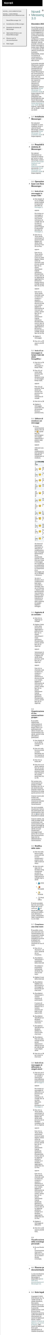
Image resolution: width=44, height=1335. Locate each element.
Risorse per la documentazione (11, 39)
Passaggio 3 (39, 207)
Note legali (9, 44)
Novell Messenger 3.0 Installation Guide (37, 90)
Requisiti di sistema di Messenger (13, 28)
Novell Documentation (12, 11)
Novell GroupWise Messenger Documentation (13, 14)
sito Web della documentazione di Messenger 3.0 (37, 1281)
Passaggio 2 (39, 232)
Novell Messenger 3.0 (13, 20)
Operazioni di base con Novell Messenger (14, 34)
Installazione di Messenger (15, 24)
